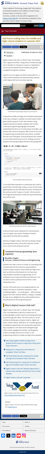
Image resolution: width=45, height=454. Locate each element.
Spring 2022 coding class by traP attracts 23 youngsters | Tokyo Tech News (20, 350)
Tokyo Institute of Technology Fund (14, 395)
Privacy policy (6, 426)
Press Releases (6, 430)
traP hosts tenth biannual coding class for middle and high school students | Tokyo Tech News (22, 357)
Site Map (27, 426)
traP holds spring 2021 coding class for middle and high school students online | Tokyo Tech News (23, 363)
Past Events (10, 52)
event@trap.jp (12, 407)
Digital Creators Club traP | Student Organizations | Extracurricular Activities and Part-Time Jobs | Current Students (23, 371)
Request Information (30, 430)
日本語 (36, 26)
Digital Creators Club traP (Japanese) (18, 377)
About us (27, 422)
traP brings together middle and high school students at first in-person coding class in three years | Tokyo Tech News (23, 343)
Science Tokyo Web (9, 18)
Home (4, 422)
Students (9, 55)
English (41, 26)
